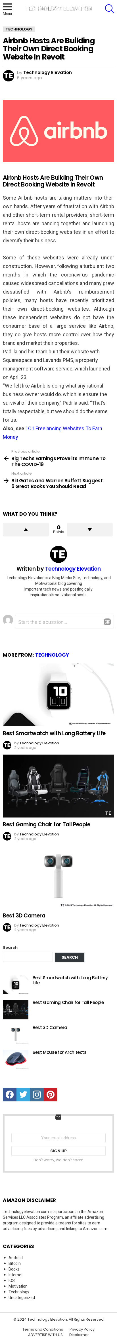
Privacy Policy (82, 1329)
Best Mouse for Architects (60, 1052)
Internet (16, 1275)
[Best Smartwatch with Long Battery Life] (58, 694)
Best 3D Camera (24, 915)
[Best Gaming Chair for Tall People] (58, 786)
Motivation (18, 1286)
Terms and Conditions (42, 1329)
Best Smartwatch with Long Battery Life (54, 733)
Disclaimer (79, 1335)
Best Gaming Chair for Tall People (46, 824)
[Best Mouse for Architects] (15, 1059)
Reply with (107, 621)
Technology (52, 654)
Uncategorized (22, 1297)
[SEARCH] (109, 9)
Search (10, 947)
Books (14, 1269)
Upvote (26, 529)
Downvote (90, 529)
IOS (12, 1280)
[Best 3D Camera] (58, 877)
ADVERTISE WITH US (45, 1335)
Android (16, 1257)
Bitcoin (15, 1263)
